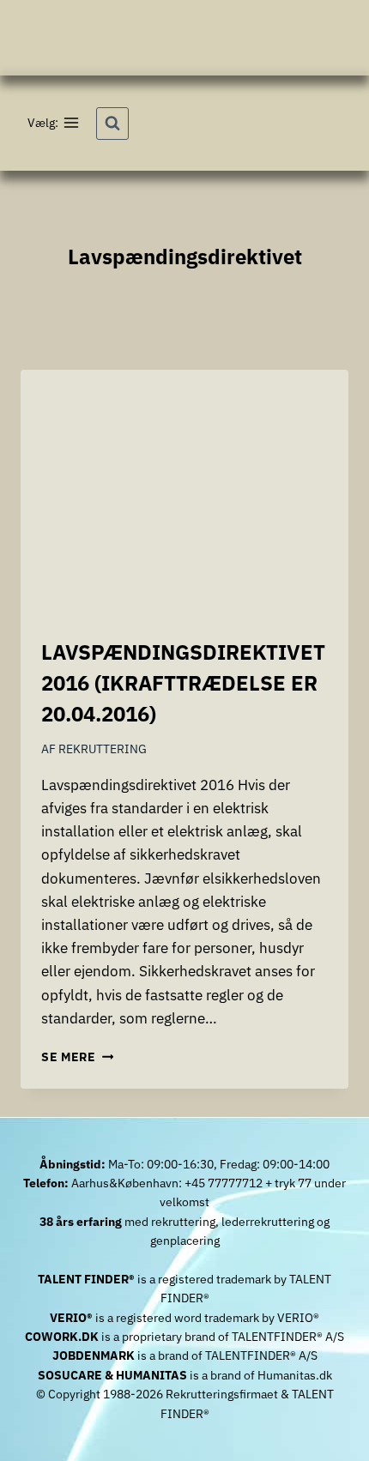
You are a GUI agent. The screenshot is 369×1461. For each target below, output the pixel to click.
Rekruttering (102, 749)
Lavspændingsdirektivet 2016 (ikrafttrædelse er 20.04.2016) (183, 682)
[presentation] (184, 493)
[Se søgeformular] (112, 123)
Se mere (77, 1057)
